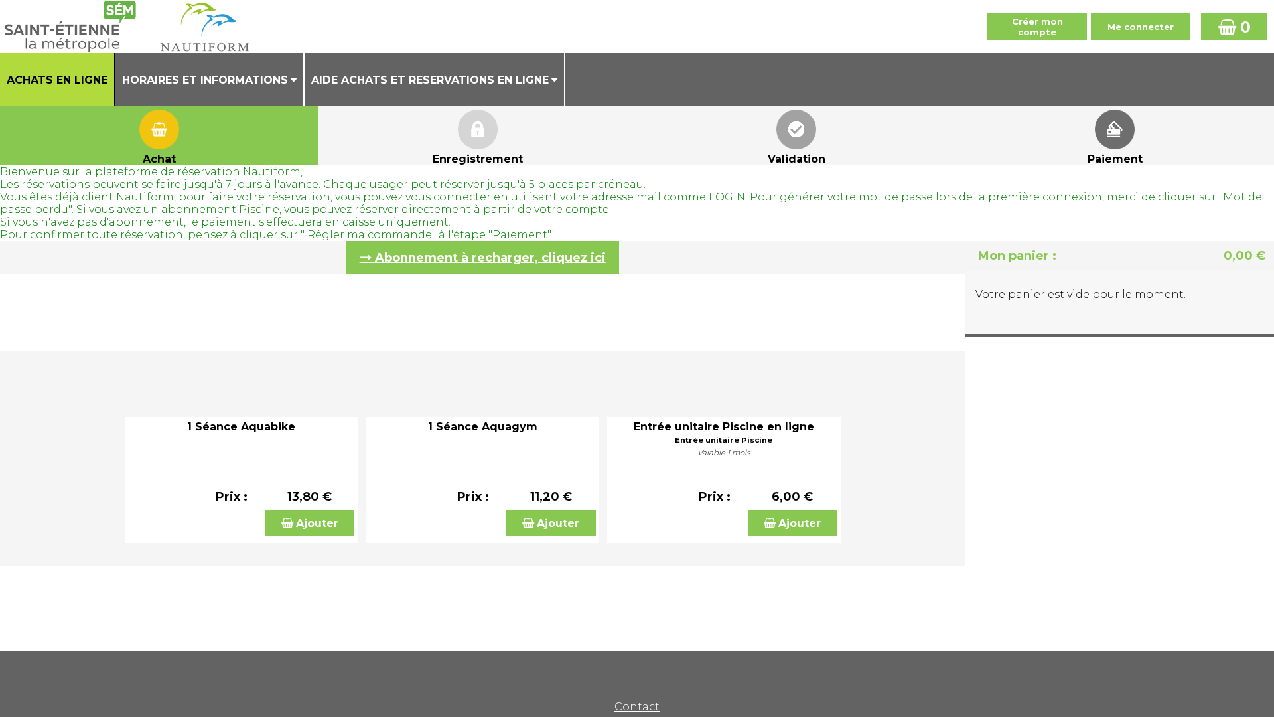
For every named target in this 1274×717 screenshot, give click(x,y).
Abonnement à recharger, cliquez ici (490, 257)
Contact (637, 706)
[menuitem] (57, 79)
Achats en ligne (57, 80)
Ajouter (317, 523)
